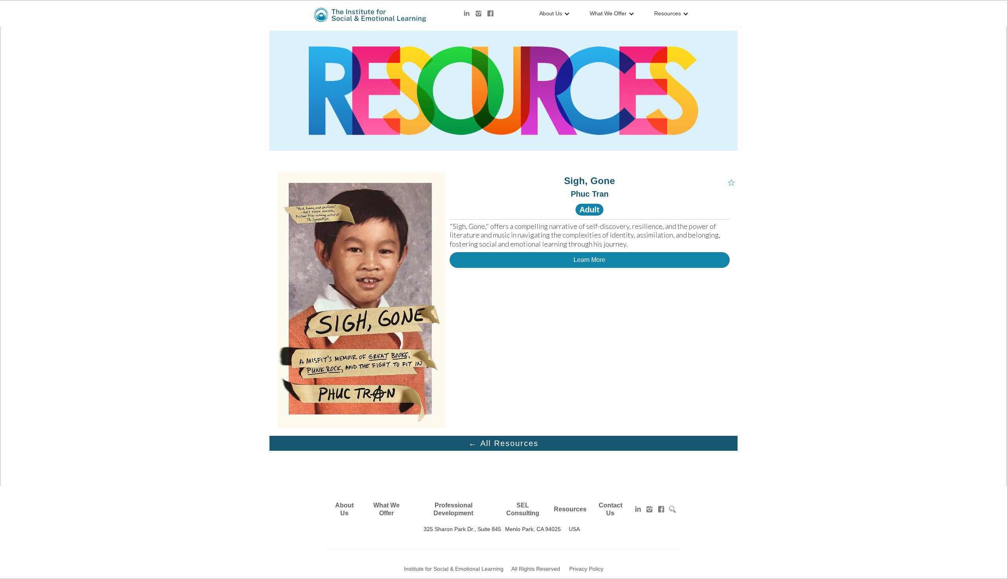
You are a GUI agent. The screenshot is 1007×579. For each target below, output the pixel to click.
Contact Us (610, 509)
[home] (371, 15)
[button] (552, 13)
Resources (570, 509)
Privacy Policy (586, 569)
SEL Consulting (522, 509)
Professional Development (453, 509)
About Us (344, 509)
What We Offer (386, 509)
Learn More (589, 259)
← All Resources (503, 443)
